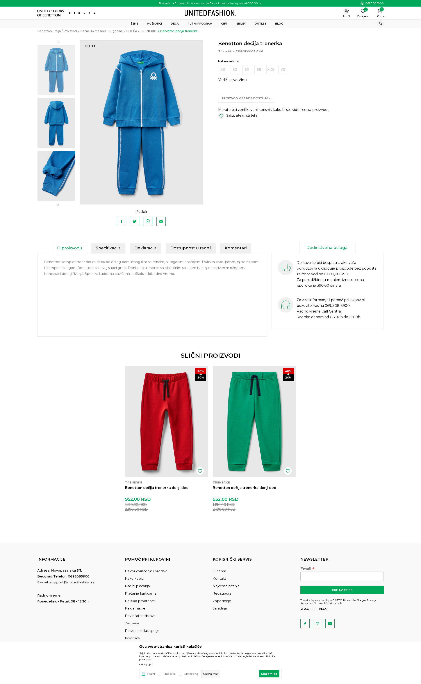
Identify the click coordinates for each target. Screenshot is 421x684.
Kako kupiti (134, 578)
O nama (219, 571)
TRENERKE (148, 31)
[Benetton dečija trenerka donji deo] (166, 421)
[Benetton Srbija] (210, 13)
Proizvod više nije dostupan (246, 98)
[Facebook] (121, 221)
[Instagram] (317, 623)
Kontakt (219, 578)
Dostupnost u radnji (190, 248)
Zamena (132, 623)
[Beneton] (51, 13)
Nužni (151, 674)
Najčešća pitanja (226, 586)
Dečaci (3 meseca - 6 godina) (101, 31)
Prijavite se (342, 590)
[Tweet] (134, 221)
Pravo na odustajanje (142, 631)
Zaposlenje (222, 601)
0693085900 (78, 576)
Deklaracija (145, 248)
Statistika (170, 674)
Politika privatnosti (140, 601)
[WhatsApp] (147, 221)
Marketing (191, 674)
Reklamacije (135, 608)
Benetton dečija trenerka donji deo (157, 488)
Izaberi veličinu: (229, 61)
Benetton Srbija (49, 31)
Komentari (236, 248)
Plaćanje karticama (141, 593)
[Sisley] (82, 13)
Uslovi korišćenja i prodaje (146, 571)
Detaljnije (145, 664)
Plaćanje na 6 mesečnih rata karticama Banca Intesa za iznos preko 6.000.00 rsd (210, 3)
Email (305, 568)
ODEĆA (131, 31)
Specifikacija (108, 248)
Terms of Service (324, 603)
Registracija (222, 593)
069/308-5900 (337, 306)
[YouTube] (330, 623)
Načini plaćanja (137, 586)
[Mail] (161, 221)
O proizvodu (69, 248)
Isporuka (132, 638)
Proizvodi (70, 31)
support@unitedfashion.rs (72, 582)
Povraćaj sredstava (140, 616)
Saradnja (220, 608)
